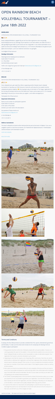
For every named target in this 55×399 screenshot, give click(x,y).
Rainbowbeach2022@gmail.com (33, 65)
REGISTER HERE (5, 136)
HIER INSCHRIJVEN (6, 132)
